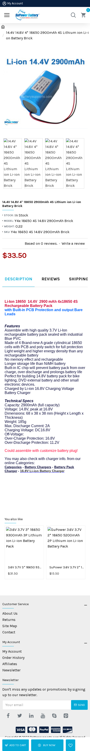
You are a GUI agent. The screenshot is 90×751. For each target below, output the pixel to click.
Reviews (51, 279)
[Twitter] (19, 715)
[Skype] (54, 715)
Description (18, 279)
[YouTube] (42, 715)
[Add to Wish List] (70, 745)
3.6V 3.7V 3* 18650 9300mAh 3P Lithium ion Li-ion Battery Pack (25, 567)
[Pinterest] (65, 715)
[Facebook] (8, 715)
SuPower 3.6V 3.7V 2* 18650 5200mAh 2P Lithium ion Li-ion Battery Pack (66, 567)
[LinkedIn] (31, 715)
